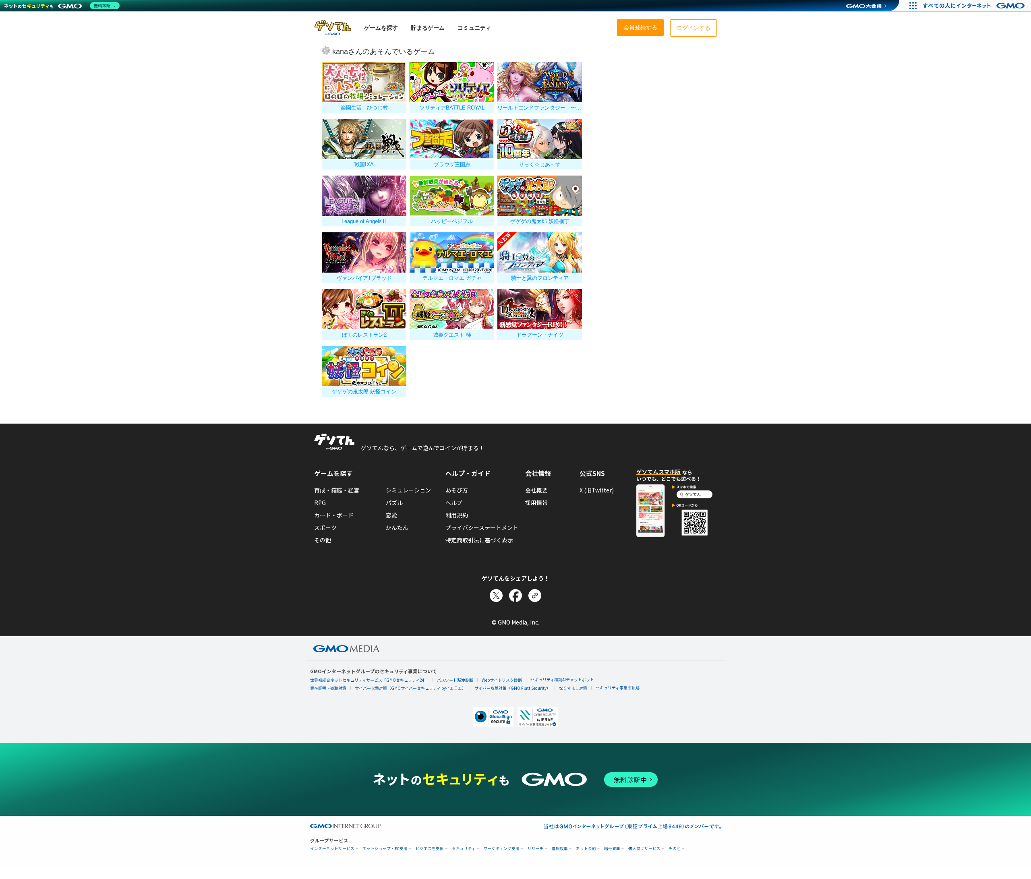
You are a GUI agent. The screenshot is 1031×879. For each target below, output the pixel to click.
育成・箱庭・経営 (336, 490)
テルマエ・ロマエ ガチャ (452, 278)
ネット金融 (586, 848)
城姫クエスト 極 (452, 335)
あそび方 (456, 490)
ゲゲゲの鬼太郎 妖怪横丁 (539, 221)
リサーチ (536, 848)
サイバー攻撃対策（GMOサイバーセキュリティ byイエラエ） (410, 688)
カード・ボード (334, 515)
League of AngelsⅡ (364, 221)
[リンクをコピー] (534, 595)
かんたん (397, 527)
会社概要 (536, 490)
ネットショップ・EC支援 (385, 848)
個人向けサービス (644, 848)
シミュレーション (408, 490)
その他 (322, 540)
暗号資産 (612, 848)
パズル (394, 502)
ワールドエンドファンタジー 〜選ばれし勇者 (539, 108)
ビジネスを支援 (430, 848)
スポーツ (325, 527)
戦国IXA (364, 164)
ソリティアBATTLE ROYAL (452, 108)
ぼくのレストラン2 (364, 335)
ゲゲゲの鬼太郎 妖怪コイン (364, 392)
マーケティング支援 (502, 848)
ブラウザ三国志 (452, 164)
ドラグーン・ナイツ (539, 335)
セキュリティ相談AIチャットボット (562, 679)
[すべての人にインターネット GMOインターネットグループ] (975, 5)
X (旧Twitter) (597, 490)
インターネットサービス (332, 848)
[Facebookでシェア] (515, 595)
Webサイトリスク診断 (502, 680)
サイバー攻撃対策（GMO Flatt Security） (512, 688)
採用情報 (536, 502)
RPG (320, 502)
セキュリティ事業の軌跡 (618, 688)
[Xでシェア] (496, 595)
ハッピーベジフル (452, 221)
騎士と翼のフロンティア (540, 278)
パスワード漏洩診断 (455, 680)
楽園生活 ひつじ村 (364, 108)
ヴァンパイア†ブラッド (364, 278)
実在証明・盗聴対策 (328, 688)
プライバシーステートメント (481, 527)
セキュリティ (464, 848)
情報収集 (560, 848)
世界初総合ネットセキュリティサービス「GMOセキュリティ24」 (369, 680)
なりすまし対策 (573, 688)
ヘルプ (453, 502)
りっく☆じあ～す (540, 164)
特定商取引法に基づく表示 (479, 540)
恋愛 (391, 515)
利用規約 (456, 515)
